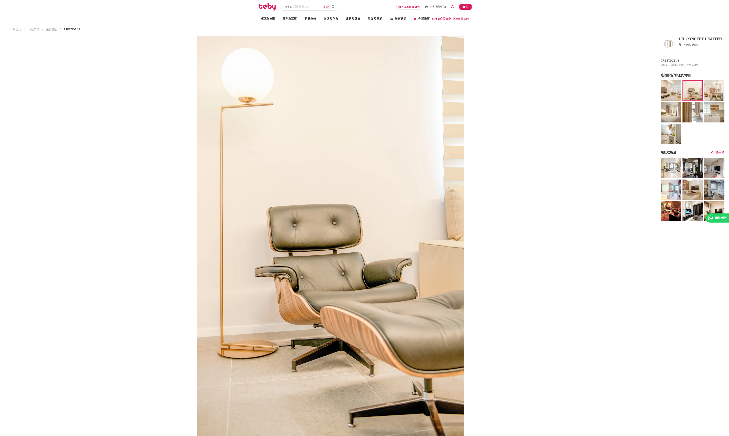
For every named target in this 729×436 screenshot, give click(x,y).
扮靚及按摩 (267, 18)
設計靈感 (51, 29)
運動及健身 (353, 18)
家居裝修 (310, 18)
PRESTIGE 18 (72, 29)
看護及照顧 (375, 18)
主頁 (18, 29)
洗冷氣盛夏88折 (441, 18)
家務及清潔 (289, 18)
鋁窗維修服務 (461, 18)
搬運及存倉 (331, 18)
